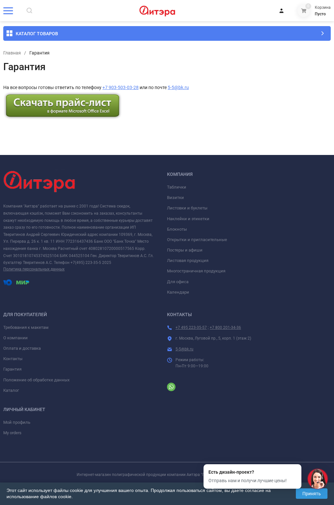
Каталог (11, 390)
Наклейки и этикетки (188, 218)
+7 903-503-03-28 (120, 87)
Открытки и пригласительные (197, 239)
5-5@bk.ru (178, 87)
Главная (12, 53)
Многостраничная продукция (196, 270)
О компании (15, 337)
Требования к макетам (26, 327)
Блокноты (177, 229)
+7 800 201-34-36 (225, 327)
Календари (178, 292)
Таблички (176, 187)
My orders (12, 432)
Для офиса (178, 281)
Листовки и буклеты (187, 208)
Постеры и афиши (185, 250)
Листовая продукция (187, 260)
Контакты (13, 358)
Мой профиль (16, 422)
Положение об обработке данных (36, 379)
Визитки (175, 197)
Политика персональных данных (34, 269)
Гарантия (12, 369)
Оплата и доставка (22, 348)
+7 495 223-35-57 (191, 327)
